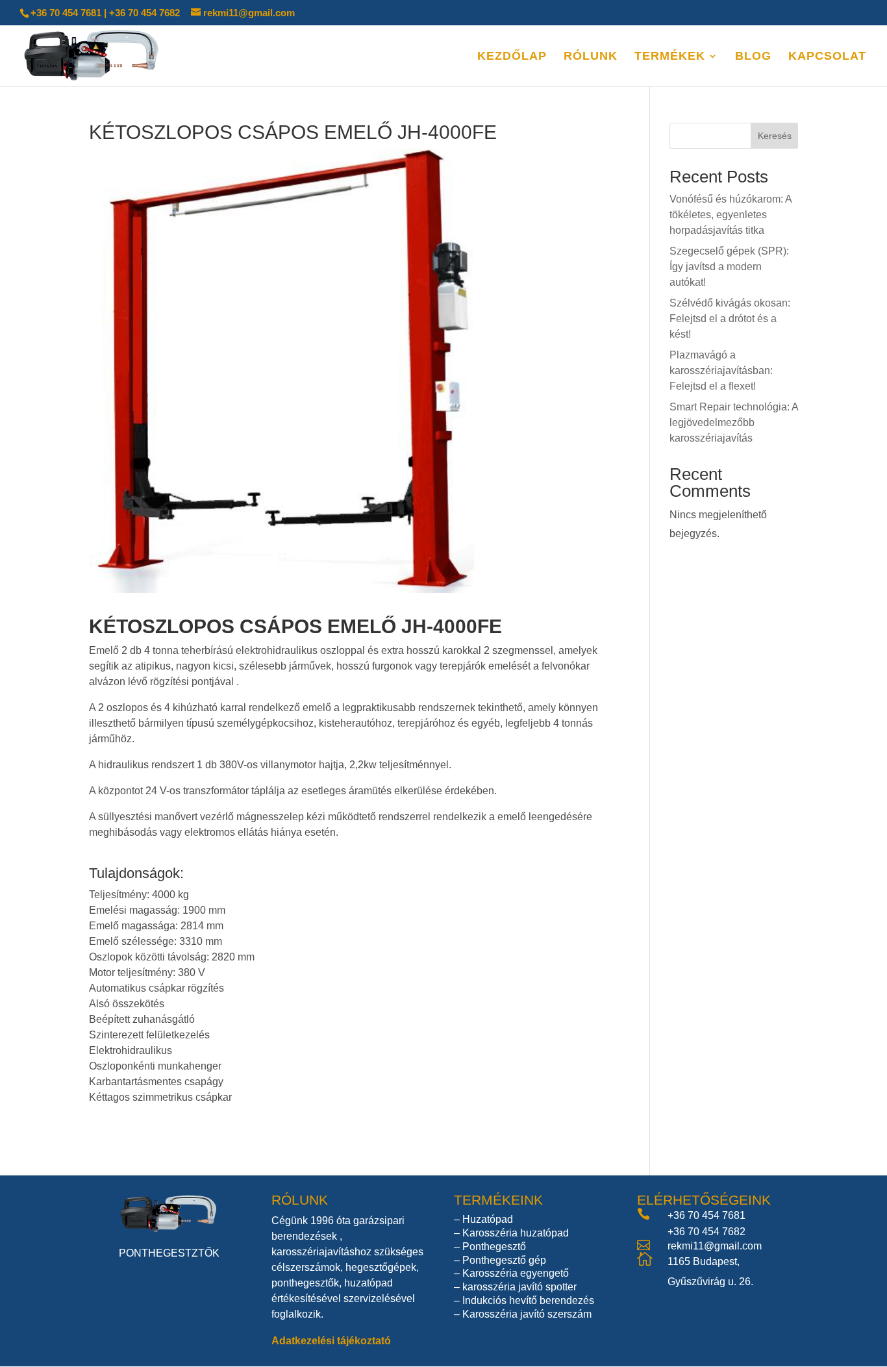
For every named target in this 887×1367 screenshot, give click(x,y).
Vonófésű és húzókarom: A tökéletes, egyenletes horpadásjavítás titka (730, 215)
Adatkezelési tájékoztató (331, 1340)
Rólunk (591, 56)
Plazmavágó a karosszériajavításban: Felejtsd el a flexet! (721, 370)
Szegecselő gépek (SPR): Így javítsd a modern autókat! (729, 266)
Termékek (669, 56)
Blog (753, 56)
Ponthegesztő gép (504, 1260)
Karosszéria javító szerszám (527, 1314)
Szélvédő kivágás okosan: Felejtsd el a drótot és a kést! (729, 318)
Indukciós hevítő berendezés (528, 1300)
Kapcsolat (827, 56)
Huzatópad (487, 1219)
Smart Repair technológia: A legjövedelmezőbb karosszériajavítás (733, 422)
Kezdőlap (512, 56)
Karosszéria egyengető (515, 1273)
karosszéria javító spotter (519, 1286)
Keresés (775, 136)
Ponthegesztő (494, 1246)
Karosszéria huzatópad (515, 1232)
